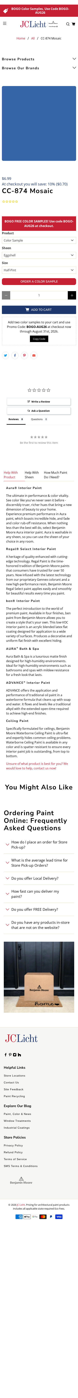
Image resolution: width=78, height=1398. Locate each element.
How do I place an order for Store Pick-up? (39, 844)
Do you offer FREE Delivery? (34, 909)
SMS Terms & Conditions (21, 1166)
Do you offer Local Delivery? (34, 878)
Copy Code (39, 339)
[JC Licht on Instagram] (14, 1055)
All (33, 38)
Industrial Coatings (17, 1127)
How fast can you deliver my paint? (35, 894)
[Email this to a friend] (33, 355)
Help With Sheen (32, 474)
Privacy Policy (13, 1145)
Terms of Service (15, 1159)
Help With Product (11, 474)
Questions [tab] (37, 419)
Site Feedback (13, 1089)
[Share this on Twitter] (5, 355)
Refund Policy (13, 1152)
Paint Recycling (14, 1096)
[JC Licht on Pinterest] (10, 1055)
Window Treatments (17, 1120)
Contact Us (11, 1082)
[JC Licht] (39, 24)
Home (20, 38)
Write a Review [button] (40, 401)
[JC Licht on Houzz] (19, 1055)
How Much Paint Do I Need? (55, 474)
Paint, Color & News (17, 1113)
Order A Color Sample (39, 281)
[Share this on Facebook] (15, 355)
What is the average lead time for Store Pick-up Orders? (39, 863)
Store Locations (14, 1075)
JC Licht (21, 1204)
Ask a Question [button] (40, 410)
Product (8, 233)
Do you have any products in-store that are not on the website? (40, 925)
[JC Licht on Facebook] (5, 1055)
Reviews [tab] (14, 419)
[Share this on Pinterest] (24, 355)
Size (5, 263)
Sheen (6, 248)
